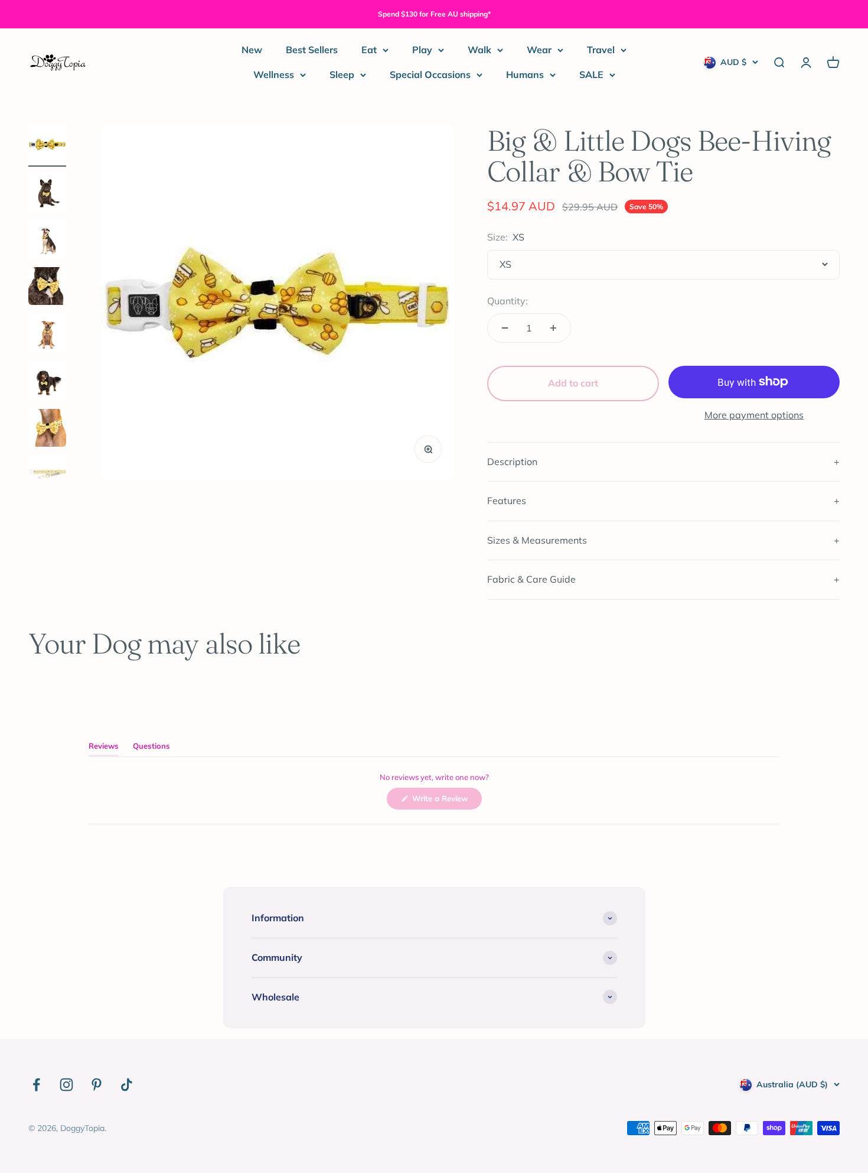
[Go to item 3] (47, 240)
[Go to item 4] (47, 287)
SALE (591, 74)
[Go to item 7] (47, 429)
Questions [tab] (151, 748)
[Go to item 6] (47, 382)
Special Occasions (430, 74)
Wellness (273, 74)
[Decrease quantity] (505, 328)
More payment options (754, 415)
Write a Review (446, 801)
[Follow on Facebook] (36, 1085)
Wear (539, 50)
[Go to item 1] (47, 146)
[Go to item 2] (47, 193)
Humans (525, 74)
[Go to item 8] (47, 477)
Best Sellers (312, 50)
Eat (369, 50)
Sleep (341, 74)
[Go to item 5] (47, 335)
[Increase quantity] (553, 328)
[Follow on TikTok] (127, 1085)
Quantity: (507, 301)
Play (422, 50)
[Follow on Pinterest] (97, 1085)
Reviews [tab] (104, 748)
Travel (601, 50)
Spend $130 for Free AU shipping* (434, 13)
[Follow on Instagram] (66, 1085)
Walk (479, 50)
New (252, 50)
